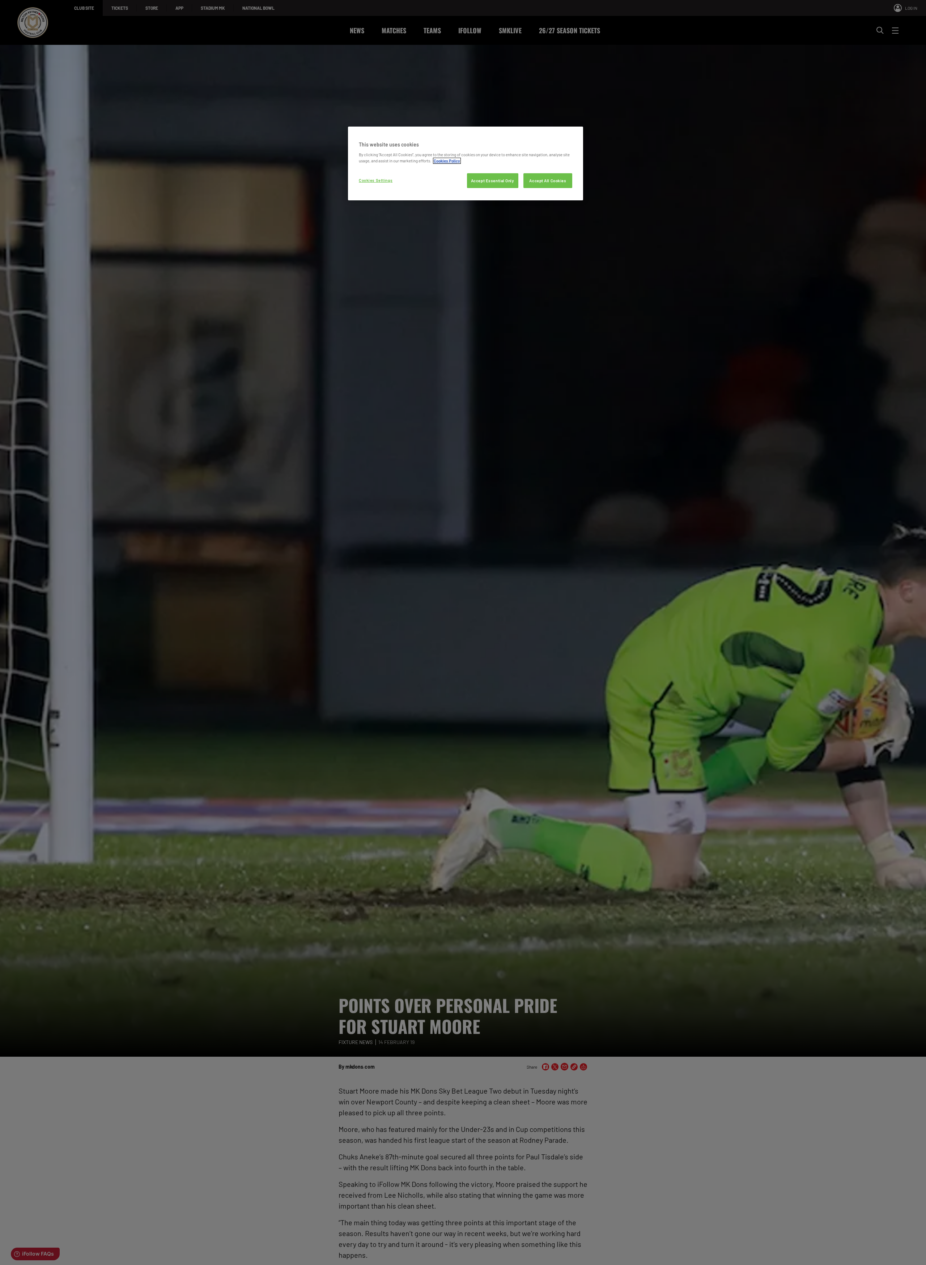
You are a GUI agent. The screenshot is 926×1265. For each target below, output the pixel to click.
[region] (465, 164)
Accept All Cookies (547, 180)
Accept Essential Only (492, 180)
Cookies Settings (375, 180)
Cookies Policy (447, 160)
